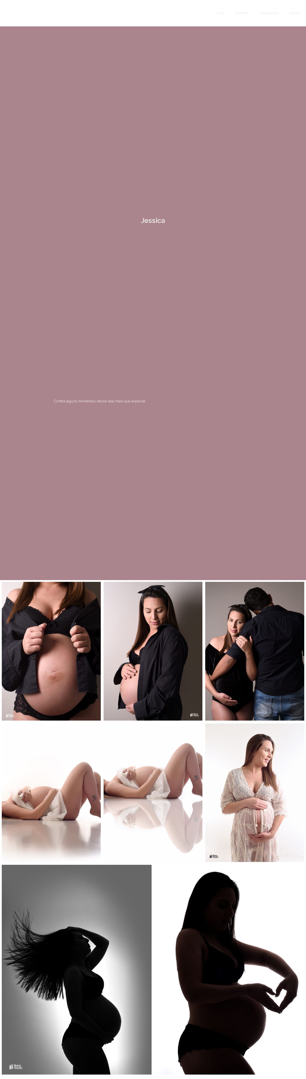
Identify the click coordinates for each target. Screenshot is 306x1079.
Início (220, 13)
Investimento (269, 13)
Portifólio (241, 13)
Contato (295, 13)
